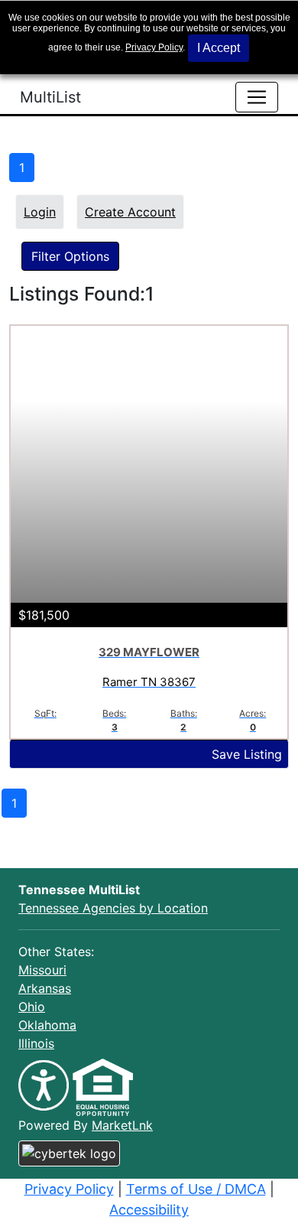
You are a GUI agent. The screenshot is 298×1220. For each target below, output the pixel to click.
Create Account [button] (130, 212)
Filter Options (70, 256)
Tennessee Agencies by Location (113, 908)
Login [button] (40, 212)
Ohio (31, 1006)
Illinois (36, 1043)
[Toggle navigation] (256, 97)
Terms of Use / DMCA (196, 1189)
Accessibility (149, 1210)
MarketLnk (122, 1125)
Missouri (42, 970)
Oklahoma (47, 1025)
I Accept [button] (218, 47)
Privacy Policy (154, 47)
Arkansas (44, 988)
